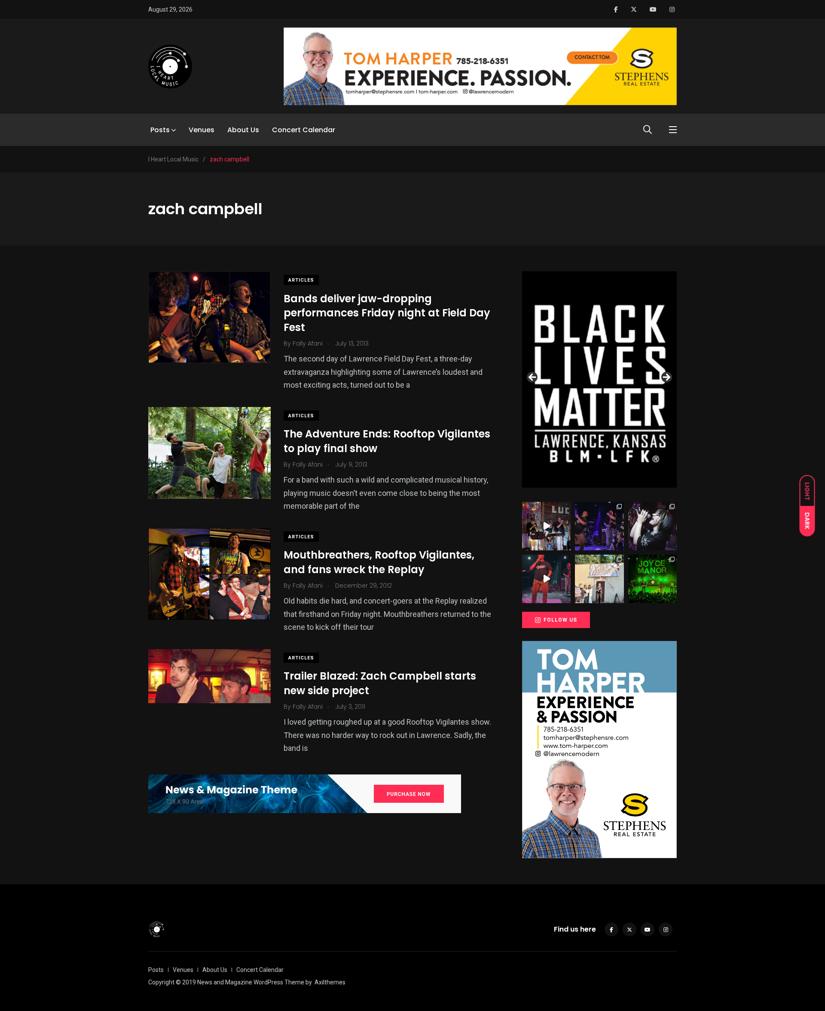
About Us (243, 130)
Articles (301, 280)
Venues (201, 130)
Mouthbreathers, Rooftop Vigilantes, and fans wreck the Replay (379, 562)
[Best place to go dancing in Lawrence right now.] (546, 526)
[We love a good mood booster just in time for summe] (599, 526)
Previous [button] (532, 377)
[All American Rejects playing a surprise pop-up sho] (599, 579)
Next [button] (666, 377)
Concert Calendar (303, 130)
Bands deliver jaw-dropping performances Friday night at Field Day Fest (387, 312)
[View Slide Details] (599, 379)
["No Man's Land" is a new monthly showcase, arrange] (652, 526)
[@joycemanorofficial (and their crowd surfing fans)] (652, 579)
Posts (160, 130)
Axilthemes (330, 982)
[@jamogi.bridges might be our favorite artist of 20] (546, 579)
